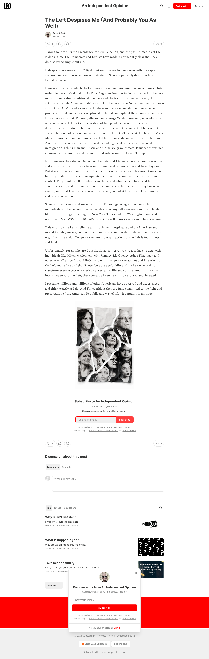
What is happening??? (62, 540)
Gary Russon (59, 33)
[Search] (161, 6)
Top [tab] (49, 507)
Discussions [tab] (70, 507)
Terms (111, 635)
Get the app (120, 643)
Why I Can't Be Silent (60, 517)
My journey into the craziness (61, 521)
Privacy (102, 635)
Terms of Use (120, 615)
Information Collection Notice (103, 618)
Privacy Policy (129, 618)
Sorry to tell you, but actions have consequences (72, 567)
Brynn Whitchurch (68, 525)
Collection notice (126, 635)
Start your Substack (96, 643)
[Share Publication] (169, 6)
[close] (135, 573)
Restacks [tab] (66, 467)
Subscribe (182, 6)
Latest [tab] (57, 507)
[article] (104, 524)
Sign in (199, 6)
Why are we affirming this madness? (65, 544)
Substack (88, 652)
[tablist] (59, 467)
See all (52, 585)
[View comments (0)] (59, 44)
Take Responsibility (59, 563)
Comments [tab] (53, 467)
